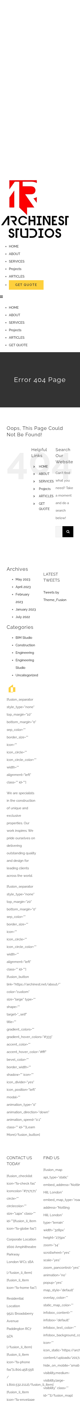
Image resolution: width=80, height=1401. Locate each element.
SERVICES (46, 481)
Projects (45, 489)
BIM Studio (24, 638)
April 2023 (23, 587)
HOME (43, 466)
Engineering (25, 653)
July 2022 (23, 617)
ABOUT (44, 474)
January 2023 (26, 609)
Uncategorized (27, 675)
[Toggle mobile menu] (1, 296)
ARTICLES (46, 496)
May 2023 (23, 579)
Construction (25, 645)
